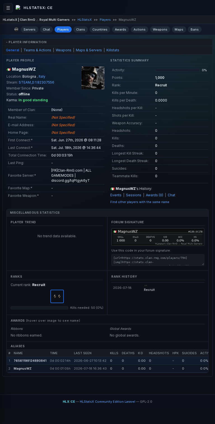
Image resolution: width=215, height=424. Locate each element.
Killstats (112, 50)
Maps (179, 29)
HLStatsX (85, 20)
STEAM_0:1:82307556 (36, 82)
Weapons (160, 29)
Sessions (133, 195)
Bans (195, 29)
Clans (80, 29)
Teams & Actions (37, 50)
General (12, 50)
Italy (42, 76)
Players (105, 20)
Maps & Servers (89, 50)
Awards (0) (154, 195)
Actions (140, 29)
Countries (100, 29)
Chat (46, 29)
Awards (120, 29)
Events (115, 195)
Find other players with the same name (139, 202)
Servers (30, 29)
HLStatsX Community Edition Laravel (107, 402)
